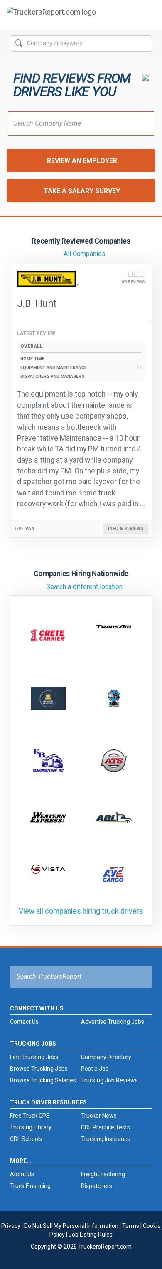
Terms (130, 1225)
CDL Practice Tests (105, 1127)
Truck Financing (30, 1186)
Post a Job (95, 1068)
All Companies (85, 254)
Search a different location (84, 587)
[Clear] (145, 44)
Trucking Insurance (105, 1139)
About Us (22, 1174)
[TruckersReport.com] (51, 18)
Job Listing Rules (91, 1234)
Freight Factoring (103, 1174)
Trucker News (99, 1115)
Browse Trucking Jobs (39, 1068)
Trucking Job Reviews (109, 1080)
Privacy (10, 1225)
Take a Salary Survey (82, 191)
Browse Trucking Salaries (43, 1080)
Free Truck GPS (30, 1115)
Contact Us (24, 1021)
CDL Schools (26, 1139)
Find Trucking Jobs (34, 1057)
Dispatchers (96, 1186)
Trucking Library (31, 1127)
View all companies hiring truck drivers (81, 911)
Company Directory (106, 1057)
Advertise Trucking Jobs (112, 1021)
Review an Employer (82, 161)
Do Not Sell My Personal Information (71, 1225)
